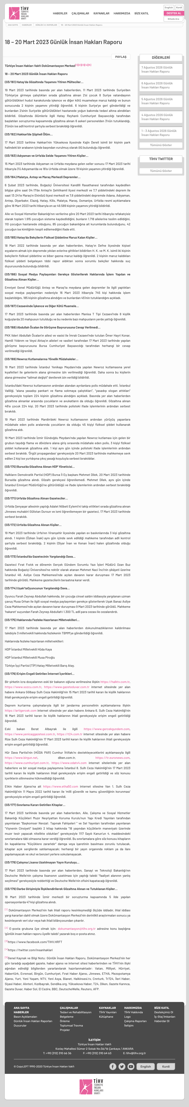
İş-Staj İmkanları (164, 1016)
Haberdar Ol (161, 1021)
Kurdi (179, 7)
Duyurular (20, 1025)
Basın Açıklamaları (25, 1016)
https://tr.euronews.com (112, 758)
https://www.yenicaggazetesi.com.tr (30, 734)
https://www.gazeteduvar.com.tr (66, 687)
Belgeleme (66, 1016)
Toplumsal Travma (71, 1025)
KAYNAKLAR (101, 13)
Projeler (65, 1030)
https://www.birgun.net (21, 758)
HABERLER (60, 13)
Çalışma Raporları (135, 1021)
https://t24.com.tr (69, 734)
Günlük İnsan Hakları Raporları (33, 1021)
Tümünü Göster (161, 145)
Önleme (65, 1021)
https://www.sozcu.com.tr (23, 687)
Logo (127, 1016)
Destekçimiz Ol (163, 1012)
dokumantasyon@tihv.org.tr (77, 929)
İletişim (128, 1025)
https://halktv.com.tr (114, 682)
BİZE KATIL (142, 13)
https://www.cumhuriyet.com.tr (27, 763)
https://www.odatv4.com (69, 763)
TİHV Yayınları (108, 1012)
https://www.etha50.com (60, 786)
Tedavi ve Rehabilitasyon (76, 1012)
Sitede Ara (173, 19)
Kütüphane (106, 1016)
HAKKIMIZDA (122, 13)
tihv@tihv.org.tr (136, 1053)
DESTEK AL (174, 13)
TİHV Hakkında (133, 1012)
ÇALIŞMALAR (80, 13)
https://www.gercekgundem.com (107, 729)
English (169, 7)
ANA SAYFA (21, 1008)
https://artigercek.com (21, 710)
